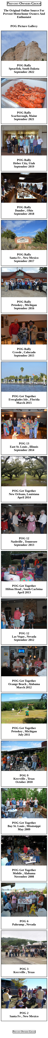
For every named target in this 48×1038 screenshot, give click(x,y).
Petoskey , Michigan (24, 305)
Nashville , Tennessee (24, 541)
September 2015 (24, 355)
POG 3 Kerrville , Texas (24, 970)
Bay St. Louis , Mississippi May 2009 (24, 827)
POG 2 (24, 1013)
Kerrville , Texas (24, 778)
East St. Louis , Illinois (24, 446)
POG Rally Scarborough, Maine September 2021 (24, 116)
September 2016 (24, 308)
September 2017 (24, 261)
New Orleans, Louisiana (24, 494)
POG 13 (24, 443)
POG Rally (24, 207)
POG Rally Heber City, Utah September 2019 (24, 163)
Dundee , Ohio (24, 210)
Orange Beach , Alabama (24, 684)
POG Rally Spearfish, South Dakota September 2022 (24, 68)
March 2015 (24, 402)
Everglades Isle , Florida (24, 399)
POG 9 (24, 775)
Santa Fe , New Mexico (24, 257)
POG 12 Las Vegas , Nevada (24, 635)
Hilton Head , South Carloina (24, 589)
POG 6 (24, 921)
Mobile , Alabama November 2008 (24, 875)
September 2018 (24, 213)
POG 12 (24, 538)
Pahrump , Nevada (24, 924)
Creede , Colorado (24, 352)
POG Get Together (24, 396)
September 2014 (24, 450)
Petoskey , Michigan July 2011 (24, 733)
